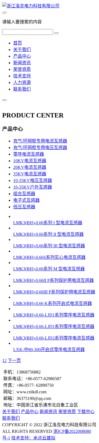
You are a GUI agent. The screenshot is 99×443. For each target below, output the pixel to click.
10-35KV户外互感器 (32, 187)
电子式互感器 (26, 200)
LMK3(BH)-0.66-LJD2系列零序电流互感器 (53, 338)
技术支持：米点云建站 (33, 438)
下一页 (14, 360)
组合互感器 (24, 193)
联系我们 (22, 89)
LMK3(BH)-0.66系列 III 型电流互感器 (49, 245)
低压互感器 (24, 206)
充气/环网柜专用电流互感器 (40, 141)
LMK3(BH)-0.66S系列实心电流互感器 (49, 257)
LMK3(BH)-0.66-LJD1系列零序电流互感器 (53, 315)
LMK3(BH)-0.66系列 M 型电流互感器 (49, 269)
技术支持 (22, 76)
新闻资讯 (22, 62)
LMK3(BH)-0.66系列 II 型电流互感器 (48, 234)
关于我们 (22, 49)
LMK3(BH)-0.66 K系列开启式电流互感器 (52, 303)
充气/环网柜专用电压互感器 (40, 147)
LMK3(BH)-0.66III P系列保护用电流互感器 (54, 292)
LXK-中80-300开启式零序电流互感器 (49, 349)
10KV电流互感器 (29, 160)
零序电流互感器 (28, 154)
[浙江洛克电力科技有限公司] (30, 6)
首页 (17, 43)
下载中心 (86, 411)
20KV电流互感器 (29, 167)
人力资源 (22, 82)
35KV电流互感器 (29, 174)
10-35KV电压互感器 (32, 180)
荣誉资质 (22, 69)
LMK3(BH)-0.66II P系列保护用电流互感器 (53, 280)
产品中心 (22, 56)
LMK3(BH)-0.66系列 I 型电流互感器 (47, 222)
